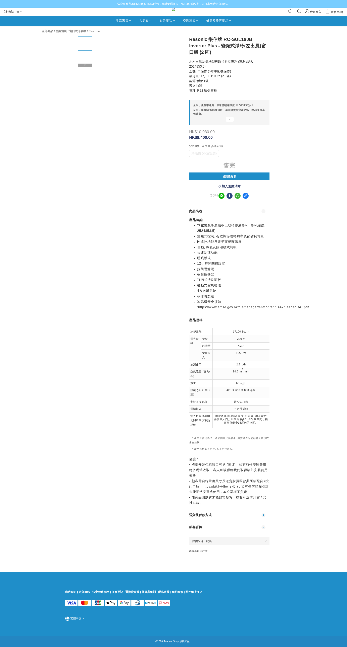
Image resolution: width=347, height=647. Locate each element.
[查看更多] (229, 121)
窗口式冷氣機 (77, 31)
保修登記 (117, 591)
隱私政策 (163, 591)
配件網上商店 (194, 591)
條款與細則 (149, 591)
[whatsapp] (238, 196)
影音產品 (166, 20)
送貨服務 (84, 591)
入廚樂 (144, 20)
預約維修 (177, 591)
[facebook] (230, 196)
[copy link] (246, 196)
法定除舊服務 (100, 591)
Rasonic (94, 31)
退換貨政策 (132, 591)
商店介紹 (70, 591)
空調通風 (189, 20)
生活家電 (122, 20)
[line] (221, 196)
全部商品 (47, 31)
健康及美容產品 (217, 20)
